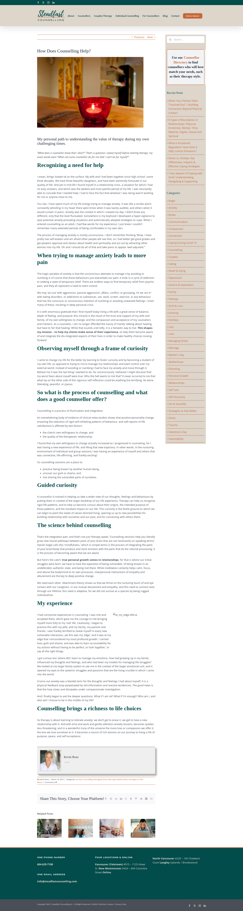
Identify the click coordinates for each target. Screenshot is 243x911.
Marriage (112, 779)
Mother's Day (176, 355)
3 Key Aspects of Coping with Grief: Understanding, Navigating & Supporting (185, 177)
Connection (175, 235)
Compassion (175, 229)
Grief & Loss (175, 305)
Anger (171, 200)
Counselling (88, 779)
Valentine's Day (177, 432)
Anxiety (79, 779)
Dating (172, 264)
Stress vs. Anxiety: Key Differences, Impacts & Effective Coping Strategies (184, 162)
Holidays (173, 320)
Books (172, 214)
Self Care (173, 390)
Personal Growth (178, 376)
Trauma (173, 425)
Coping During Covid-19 (182, 242)
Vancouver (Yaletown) (109, 864)
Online (107, 872)
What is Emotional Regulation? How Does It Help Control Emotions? (182, 147)
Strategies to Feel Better (182, 411)
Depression (175, 277)
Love (171, 333)
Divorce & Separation (181, 285)
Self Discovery (176, 397)
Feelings (173, 299)
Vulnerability (175, 439)
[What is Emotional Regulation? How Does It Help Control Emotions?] (112, 820)
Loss (171, 327)
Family (172, 292)
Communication (177, 221)
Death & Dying (176, 270)
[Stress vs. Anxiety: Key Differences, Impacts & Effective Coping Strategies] (143, 820)
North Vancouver (163, 858)
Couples (173, 257)
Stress (172, 418)
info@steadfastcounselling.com (57, 881)
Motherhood (175, 362)
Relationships (122, 779)
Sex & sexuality (177, 403)
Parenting (174, 368)
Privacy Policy (120, 904)
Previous (139, 37)
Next (150, 37)
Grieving (173, 312)
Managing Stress (100, 779)
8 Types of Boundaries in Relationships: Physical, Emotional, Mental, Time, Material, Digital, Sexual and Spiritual (185, 128)
